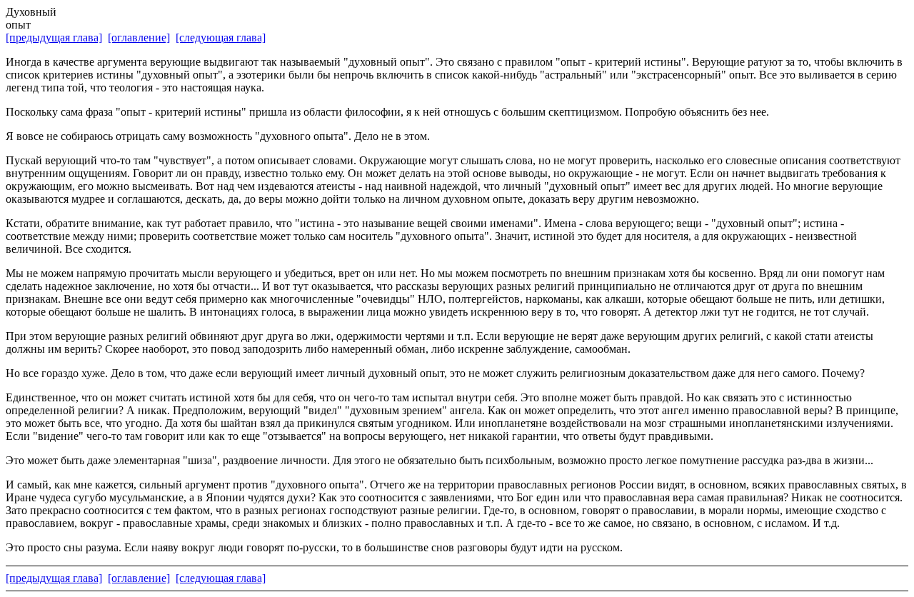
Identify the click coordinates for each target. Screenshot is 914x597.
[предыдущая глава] (54, 37)
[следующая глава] (221, 37)
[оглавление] (139, 37)
